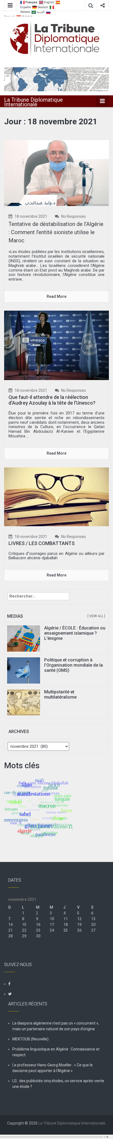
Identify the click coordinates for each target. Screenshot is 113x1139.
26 (79, 930)
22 (24, 930)
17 (52, 924)
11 (65, 919)
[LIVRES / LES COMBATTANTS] (56, 496)
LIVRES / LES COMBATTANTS (42, 543)
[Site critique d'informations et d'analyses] (56, 79)
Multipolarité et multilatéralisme (60, 694)
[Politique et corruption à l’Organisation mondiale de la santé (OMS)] (23, 670)
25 (65, 930)
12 (79, 919)
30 (38, 936)
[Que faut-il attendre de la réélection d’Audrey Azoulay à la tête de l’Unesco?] (56, 345)
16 (38, 924)
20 (93, 924)
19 (79, 924)
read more (56, 296)
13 (93, 919)
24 (52, 930)
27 (93, 930)
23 (38, 930)
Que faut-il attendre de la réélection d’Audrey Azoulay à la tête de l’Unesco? (52, 400)
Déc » (24, 947)
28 (10, 936)
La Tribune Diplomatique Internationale (33, 102)
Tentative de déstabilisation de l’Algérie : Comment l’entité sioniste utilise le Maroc (56, 232)
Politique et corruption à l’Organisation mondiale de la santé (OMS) (73, 665)
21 (10, 930)
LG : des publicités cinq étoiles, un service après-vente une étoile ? (58, 1084)
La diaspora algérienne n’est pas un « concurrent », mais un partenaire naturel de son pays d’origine (55, 1026)
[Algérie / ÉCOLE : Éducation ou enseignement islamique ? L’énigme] (23, 638)
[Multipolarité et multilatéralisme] (23, 702)
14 (10, 924)
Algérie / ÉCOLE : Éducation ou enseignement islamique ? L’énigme (74, 633)
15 (24, 924)
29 (24, 936)
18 (65, 924)
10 (52, 919)
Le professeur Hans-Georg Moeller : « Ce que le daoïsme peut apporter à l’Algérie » (52, 1068)
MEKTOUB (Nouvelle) (30, 1039)
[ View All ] (96, 616)
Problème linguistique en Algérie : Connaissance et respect (56, 1052)
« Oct (12, 947)
